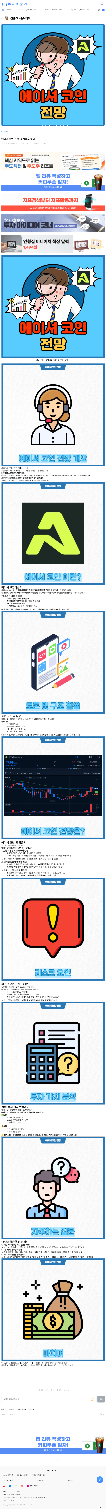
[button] (38, 125)
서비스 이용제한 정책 (38, 1475)
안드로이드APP (8, 1480)
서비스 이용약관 (8, 1475)
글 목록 (41, 1390)
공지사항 (40, 1480)
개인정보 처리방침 (22, 1475)
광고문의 (70, 1480)
